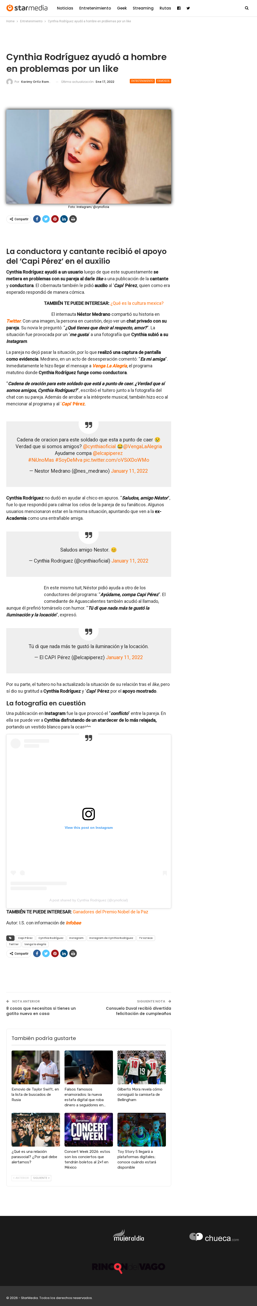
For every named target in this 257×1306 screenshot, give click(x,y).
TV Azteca (146, 938)
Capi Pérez (25, 938)
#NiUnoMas (41, 460)
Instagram (76, 938)
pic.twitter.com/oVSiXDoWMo (116, 460)
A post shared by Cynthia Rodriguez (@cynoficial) (88, 900)
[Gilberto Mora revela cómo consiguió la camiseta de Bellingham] (141, 1067)
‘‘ (72, 403)
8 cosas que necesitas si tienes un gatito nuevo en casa (41, 1011)
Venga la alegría (35, 944)
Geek (122, 8)
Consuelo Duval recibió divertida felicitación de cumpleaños (138, 1011)
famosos (163, 81)
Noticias (65, 8)
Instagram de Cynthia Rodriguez (111, 938)
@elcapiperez (108, 453)
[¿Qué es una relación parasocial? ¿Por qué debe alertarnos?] (36, 1130)
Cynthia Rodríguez (50, 938)
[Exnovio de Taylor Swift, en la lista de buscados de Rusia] (36, 1067)
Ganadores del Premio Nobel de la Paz (110, 911)
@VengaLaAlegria (142, 446)
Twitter (13, 321)
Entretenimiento (95, 8)
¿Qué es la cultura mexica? (137, 303)
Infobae (73, 922)
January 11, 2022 (129, 471)
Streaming (143, 8)
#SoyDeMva (68, 460)
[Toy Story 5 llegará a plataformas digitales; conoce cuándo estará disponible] (141, 1130)
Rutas (165, 8)
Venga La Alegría (109, 365)
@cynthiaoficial (99, 446)
